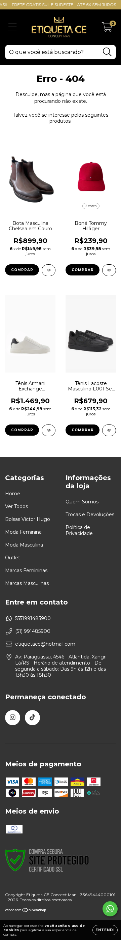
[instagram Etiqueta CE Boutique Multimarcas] (12, 717)
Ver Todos (16, 506)
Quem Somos (82, 502)
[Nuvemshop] (26, 910)
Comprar (22, 270)
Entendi (105, 930)
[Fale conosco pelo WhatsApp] (110, 908)
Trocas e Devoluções (90, 514)
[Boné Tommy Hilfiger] (109, 270)
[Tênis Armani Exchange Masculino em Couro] (48, 430)
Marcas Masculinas (27, 583)
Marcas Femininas (26, 570)
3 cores (90, 206)
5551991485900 (33, 618)
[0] (107, 29)
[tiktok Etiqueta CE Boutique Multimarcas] (32, 717)
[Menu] (12, 27)
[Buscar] (107, 52)
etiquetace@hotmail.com (45, 644)
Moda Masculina (24, 545)
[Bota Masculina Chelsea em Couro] (48, 270)
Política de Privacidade (79, 530)
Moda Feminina (23, 532)
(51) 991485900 (32, 631)
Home (12, 494)
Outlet (12, 558)
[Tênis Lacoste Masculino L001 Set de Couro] (109, 430)
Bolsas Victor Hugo (27, 519)
